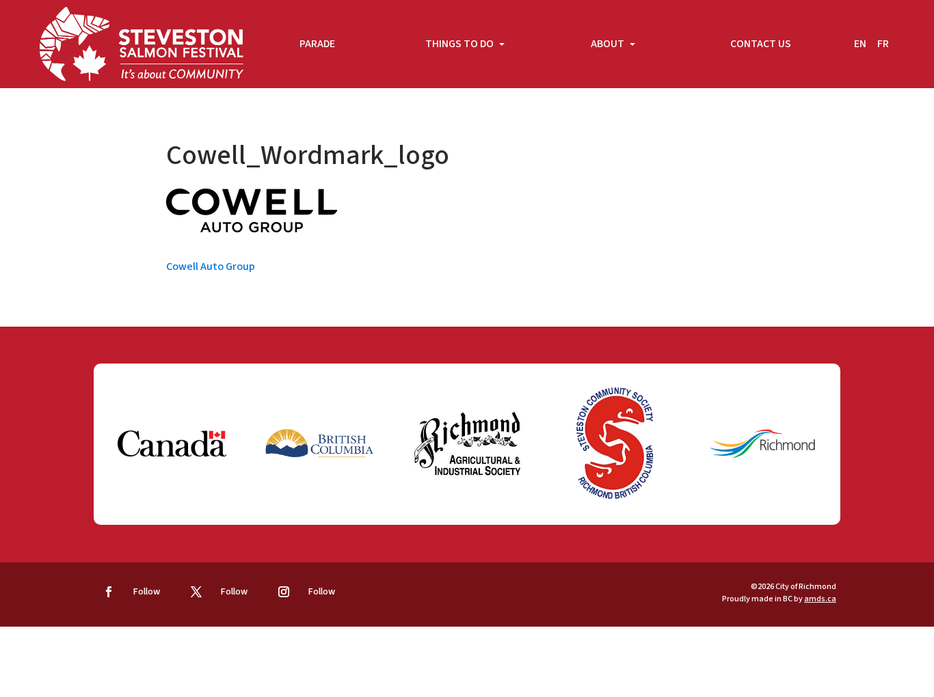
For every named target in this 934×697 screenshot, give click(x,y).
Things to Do (460, 43)
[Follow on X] (196, 592)
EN (860, 43)
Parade (317, 43)
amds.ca (820, 599)
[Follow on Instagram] (284, 592)
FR (883, 43)
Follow (146, 592)
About (608, 43)
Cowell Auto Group (210, 266)
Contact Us (760, 43)
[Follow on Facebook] (109, 592)
